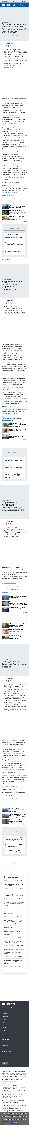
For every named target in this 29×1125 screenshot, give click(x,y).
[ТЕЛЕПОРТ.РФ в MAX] (14, 1)
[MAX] (6, 46)
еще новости (14, 970)
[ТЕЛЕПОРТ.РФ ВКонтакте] (18, 1)
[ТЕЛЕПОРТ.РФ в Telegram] (16, 1)
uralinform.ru (15, 786)
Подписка (4, 1027)
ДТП (14, 799)
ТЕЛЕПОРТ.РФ (6, 192)
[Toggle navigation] (25, 4)
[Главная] (8, 4)
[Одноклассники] (11, 46)
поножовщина (7, 418)
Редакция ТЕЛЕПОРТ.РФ (9, 185)
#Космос (19, 916)
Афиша (4, 1022)
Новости (4, 1013)
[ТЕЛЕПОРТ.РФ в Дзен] (22, 1)
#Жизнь (19, 898)
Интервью (5, 1016)
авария (19, 799)
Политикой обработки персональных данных (14, 1119)
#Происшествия (8, 927)
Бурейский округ (8, 420)
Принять (14, 1122)
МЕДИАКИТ (5, 1045)
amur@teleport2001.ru (7, 1091)
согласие (25, 1113)
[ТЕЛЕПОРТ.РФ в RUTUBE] (24, 1)
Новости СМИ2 (6, 259)
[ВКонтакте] (8, 46)
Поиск (4, 1030)
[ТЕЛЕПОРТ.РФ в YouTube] (27, 1)
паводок (12, 195)
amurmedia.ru (15, 182)
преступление (17, 418)
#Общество (19, 880)
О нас (3, 1024)
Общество (5, 195)
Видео (4, 1019)
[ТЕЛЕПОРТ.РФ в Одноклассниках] (20, 1)
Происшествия (7, 416)
